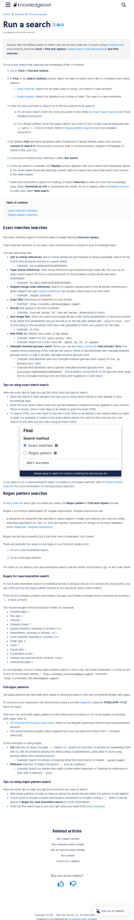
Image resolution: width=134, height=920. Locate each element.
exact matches (14, 503)
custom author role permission (85, 49)
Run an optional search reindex (68, 850)
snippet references (49, 291)
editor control (84, 346)
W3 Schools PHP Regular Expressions (32, 723)
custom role (116, 44)
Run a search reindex (68, 838)
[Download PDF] (54, 25)
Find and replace (38, 14)
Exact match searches (106, 112)
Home (6, 14)
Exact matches (26, 88)
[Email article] (62, 25)
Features (19, 14)
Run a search (68, 855)
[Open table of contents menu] (8, 4)
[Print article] (58, 25)
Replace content (119, 186)
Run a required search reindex (68, 844)
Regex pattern (26, 96)
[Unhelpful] (73, 885)
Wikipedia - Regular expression (33, 527)
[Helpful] (61, 885)
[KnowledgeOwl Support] (32, 3)
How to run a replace (68, 861)
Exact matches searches (22, 210)
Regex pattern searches (79, 128)
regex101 (85, 702)
